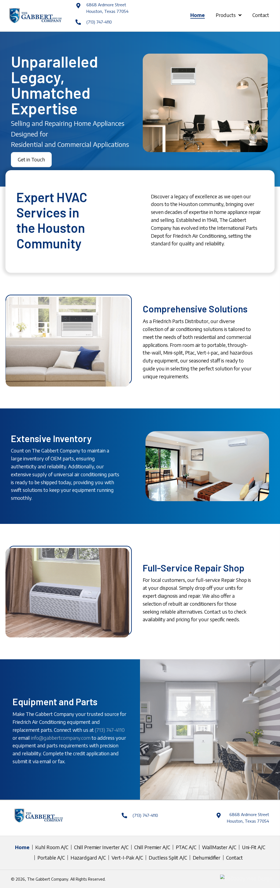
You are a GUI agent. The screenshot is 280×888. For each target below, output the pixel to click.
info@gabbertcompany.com (61, 738)
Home (22, 847)
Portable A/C (51, 857)
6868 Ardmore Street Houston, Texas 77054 (248, 817)
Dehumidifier (206, 857)
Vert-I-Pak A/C (127, 857)
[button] (31, 159)
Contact (234, 857)
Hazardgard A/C (88, 857)
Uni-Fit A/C (253, 847)
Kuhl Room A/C (51, 847)
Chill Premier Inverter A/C (101, 847)
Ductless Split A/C (168, 857)
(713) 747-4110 (99, 21)
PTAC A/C (186, 847)
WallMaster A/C (219, 847)
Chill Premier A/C (152, 847)
